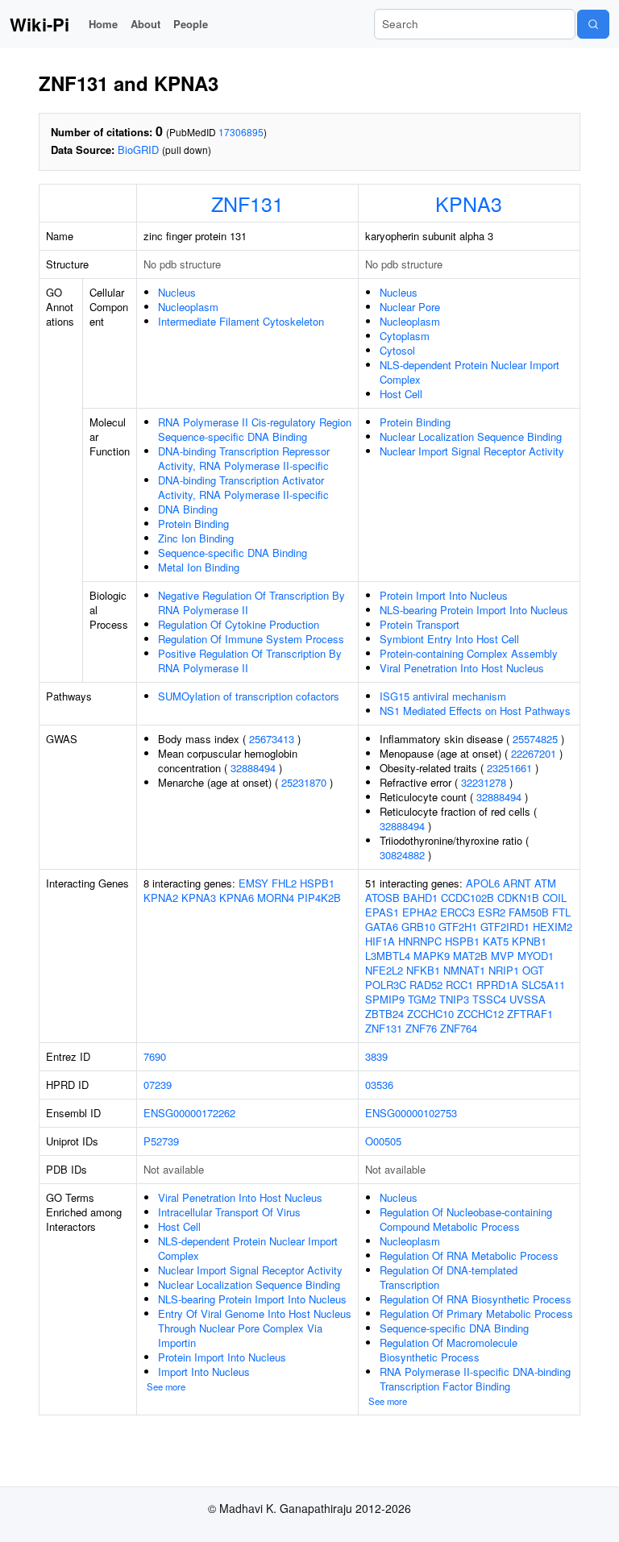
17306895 (241, 132)
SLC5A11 (543, 984)
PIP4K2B (319, 897)
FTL (561, 912)
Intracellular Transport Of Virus (229, 1212)
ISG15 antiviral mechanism (443, 696)
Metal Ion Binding (198, 567)
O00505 (383, 1141)
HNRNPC (420, 941)
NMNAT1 (464, 970)
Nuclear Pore (410, 306)
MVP (502, 955)
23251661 (509, 767)
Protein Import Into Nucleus (444, 595)
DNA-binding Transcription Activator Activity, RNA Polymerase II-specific (243, 487)
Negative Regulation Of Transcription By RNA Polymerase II (251, 602)
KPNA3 (468, 203)
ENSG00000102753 (411, 1112)
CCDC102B (467, 897)
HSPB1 (317, 883)
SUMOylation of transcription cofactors (248, 696)
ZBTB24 (384, 1013)
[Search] (593, 24)
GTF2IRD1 (505, 926)
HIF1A (380, 941)
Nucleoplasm (188, 306)
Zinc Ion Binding (196, 538)
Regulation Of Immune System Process (251, 638)
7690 (154, 1056)
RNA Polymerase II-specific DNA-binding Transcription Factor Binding (475, 1379)
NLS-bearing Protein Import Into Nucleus (474, 609)
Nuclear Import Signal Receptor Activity (472, 451)
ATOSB (382, 897)
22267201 (533, 753)
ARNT (517, 883)
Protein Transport (419, 624)
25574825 (535, 738)
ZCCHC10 (430, 1013)
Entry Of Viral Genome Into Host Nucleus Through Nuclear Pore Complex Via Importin (254, 1328)
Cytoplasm (405, 335)
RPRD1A (497, 984)
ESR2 (491, 912)
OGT (533, 970)
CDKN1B (518, 897)
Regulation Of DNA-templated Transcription (448, 1277)
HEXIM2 (552, 926)
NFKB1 (423, 970)
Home (103, 23)
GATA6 (381, 926)
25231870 (303, 782)
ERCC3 (457, 912)
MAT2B (470, 955)
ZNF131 (247, 203)
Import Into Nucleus (204, 1371)
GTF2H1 (457, 926)
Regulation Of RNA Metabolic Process (469, 1255)
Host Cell (401, 393)
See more (166, 1386)
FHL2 (284, 883)
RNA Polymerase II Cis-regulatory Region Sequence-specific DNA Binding (254, 429)
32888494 (253, 767)
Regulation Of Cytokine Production (238, 624)
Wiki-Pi (39, 24)
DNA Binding (188, 509)
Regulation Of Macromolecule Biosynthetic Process (448, 1350)
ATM (545, 883)
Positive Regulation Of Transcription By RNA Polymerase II (250, 660)
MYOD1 (535, 955)
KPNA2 (160, 897)
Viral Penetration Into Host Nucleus (462, 667)
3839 (376, 1056)
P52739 (161, 1141)
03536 (379, 1084)
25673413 (271, 738)
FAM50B (529, 912)
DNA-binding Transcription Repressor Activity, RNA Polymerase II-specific (244, 458)
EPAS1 (382, 912)
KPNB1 (529, 941)
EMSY (253, 883)
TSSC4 (489, 999)
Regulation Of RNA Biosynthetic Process (475, 1299)
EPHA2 (419, 912)
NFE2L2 (384, 970)
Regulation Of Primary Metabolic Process (476, 1313)
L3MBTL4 (387, 955)
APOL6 (483, 883)
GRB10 (418, 926)
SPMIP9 (385, 999)
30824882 (402, 854)
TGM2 (422, 999)
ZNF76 (421, 1028)
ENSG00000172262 (189, 1112)
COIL (554, 897)
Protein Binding (193, 523)
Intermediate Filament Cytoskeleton (241, 321)
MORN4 (275, 897)
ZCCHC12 (480, 1013)
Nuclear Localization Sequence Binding (471, 436)
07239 (157, 1084)
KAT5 (496, 941)
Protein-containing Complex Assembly (469, 653)
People (190, 23)
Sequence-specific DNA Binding (232, 552)
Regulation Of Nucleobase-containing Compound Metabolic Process (466, 1219)
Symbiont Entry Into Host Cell (449, 638)
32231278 (483, 782)
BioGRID (138, 149)
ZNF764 (458, 1028)
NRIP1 (503, 970)
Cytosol (397, 350)
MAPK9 (431, 955)
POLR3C (385, 984)
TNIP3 (454, 999)
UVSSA (527, 999)
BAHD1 (420, 897)
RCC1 (459, 984)
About (145, 23)
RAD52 (425, 984)
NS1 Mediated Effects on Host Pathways (475, 710)
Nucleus (177, 292)
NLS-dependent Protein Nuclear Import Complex (469, 372)
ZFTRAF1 (530, 1013)
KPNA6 (236, 897)
